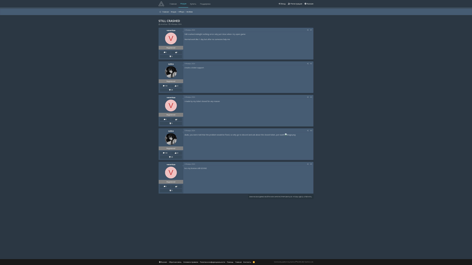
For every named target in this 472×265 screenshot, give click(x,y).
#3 (311, 97)
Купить (193, 4)
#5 (311, 164)
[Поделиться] (307, 30)
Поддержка (205, 4)
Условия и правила (190, 262)
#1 (311, 30)
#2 (311, 64)
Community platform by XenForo (293, 262)
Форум (183, 3)
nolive (171, 64)
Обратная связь (175, 262)
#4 (311, 131)
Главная (173, 4)
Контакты (247, 262)
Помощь (230, 262)
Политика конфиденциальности (212, 262)
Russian (309, 3)
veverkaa (163, 24)
